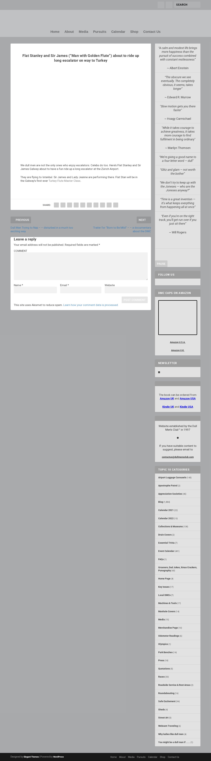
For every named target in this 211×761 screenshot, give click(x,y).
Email (64, 285)
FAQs (161, 559)
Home (55, 31)
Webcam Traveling (168, 726)
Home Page (164, 578)
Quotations (164, 668)
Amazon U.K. (177, 350)
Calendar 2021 (166, 510)
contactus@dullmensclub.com (178, 457)
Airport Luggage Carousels (172, 477)
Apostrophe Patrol (167, 485)
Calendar (118, 31)
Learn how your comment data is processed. (91, 305)
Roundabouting (166, 693)
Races (161, 676)
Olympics (163, 644)
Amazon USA (188, 398)
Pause (161, 263)
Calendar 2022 (166, 518)
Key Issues (163, 587)
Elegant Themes (31, 757)
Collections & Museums (170, 526)
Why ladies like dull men (170, 734)
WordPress (58, 757)
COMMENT (20, 251)
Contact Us (152, 31)
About (69, 31)
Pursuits (99, 31)
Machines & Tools (167, 603)
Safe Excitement (167, 701)
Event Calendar (166, 551)
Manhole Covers (166, 611)
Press (161, 660)
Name (18, 285)
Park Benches (165, 652)
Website (110, 285)
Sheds (161, 709)
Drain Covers (165, 534)
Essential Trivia (166, 542)
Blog (160, 502)
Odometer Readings (168, 635)
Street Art (163, 717)
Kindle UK (168, 406)
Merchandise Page (168, 627)
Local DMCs (164, 595)
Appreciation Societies (170, 493)
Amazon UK (167, 398)
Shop (134, 31)
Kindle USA (186, 406)
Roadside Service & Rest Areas (174, 685)
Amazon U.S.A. (177, 342)
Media (83, 31)
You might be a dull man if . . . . (174, 742)
